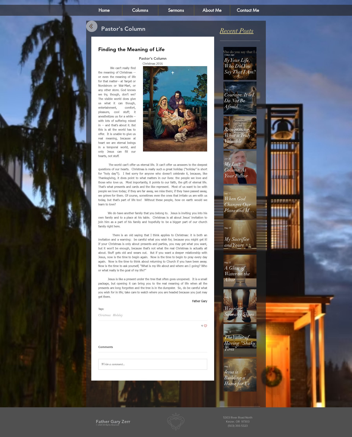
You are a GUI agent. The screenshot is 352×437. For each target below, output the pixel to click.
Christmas (104, 315)
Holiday (118, 315)
